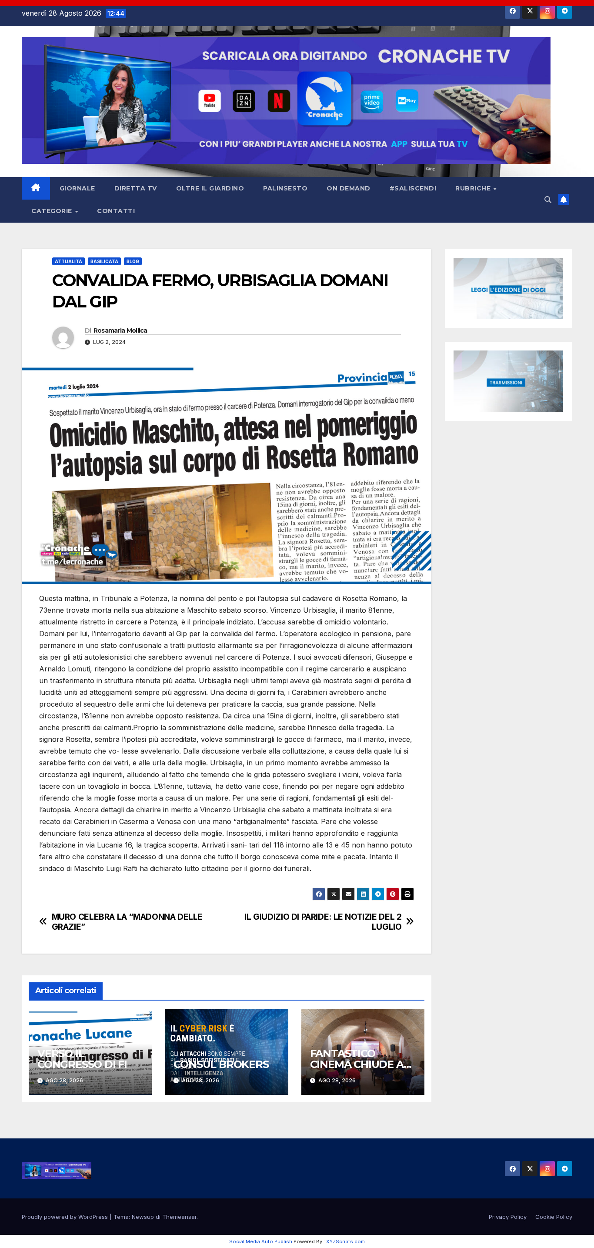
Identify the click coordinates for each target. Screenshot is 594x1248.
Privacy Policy (508, 1216)
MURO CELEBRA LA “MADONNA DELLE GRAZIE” (127, 922)
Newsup (143, 1216)
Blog (133, 261)
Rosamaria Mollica (120, 330)
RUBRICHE (474, 188)
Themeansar (179, 1216)
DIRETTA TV (135, 188)
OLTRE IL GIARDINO (210, 188)
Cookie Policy (553, 1216)
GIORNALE (77, 188)
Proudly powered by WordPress (66, 1216)
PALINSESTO (285, 188)
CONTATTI (116, 211)
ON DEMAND (348, 188)
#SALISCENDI (413, 188)
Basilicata (104, 261)
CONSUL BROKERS (221, 1064)
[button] (547, 199)
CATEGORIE (52, 211)
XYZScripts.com (345, 1241)
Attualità (68, 261)
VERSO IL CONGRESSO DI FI (82, 1059)
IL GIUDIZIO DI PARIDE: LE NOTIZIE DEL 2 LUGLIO (322, 922)
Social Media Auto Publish (260, 1241)
